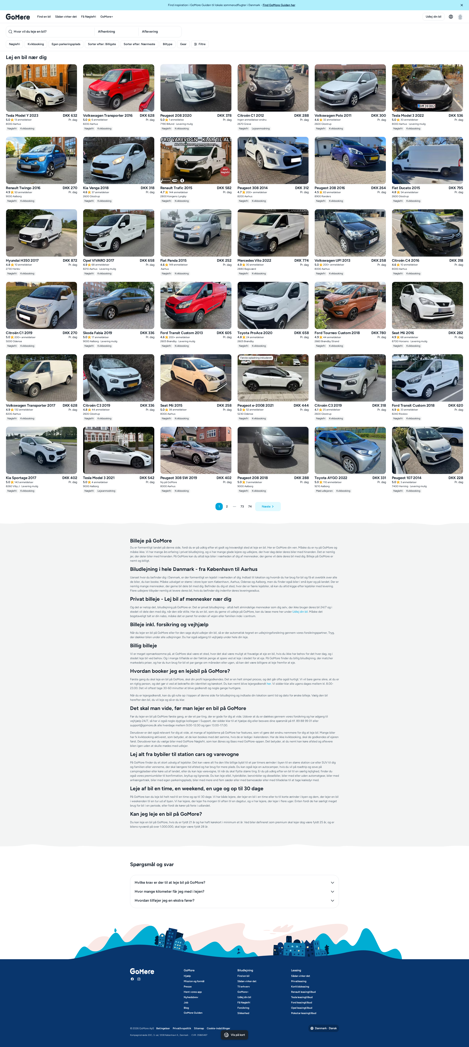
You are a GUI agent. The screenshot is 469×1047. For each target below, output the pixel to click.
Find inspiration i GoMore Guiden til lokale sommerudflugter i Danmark (231, 5)
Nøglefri (14, 44)
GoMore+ (106, 16)
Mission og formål (194, 981)
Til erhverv (243, 986)
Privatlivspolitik (182, 1028)
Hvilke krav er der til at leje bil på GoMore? (170, 882)
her (269, 683)
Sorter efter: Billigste (102, 44)
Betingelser (163, 1028)
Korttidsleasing (300, 986)
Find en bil (44, 16)
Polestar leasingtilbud (303, 1013)
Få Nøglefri (88, 16)
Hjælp (187, 976)
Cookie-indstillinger (218, 1028)
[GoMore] (18, 16)
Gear (183, 44)
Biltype (167, 44)
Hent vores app (193, 991)
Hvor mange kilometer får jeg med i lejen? (169, 891)
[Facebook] (132, 979)
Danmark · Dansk (326, 1028)
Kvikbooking (36, 44)
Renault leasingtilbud (303, 991)
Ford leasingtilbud (301, 1002)
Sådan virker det (66, 16)
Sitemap (199, 1028)
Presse (188, 986)
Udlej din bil (433, 16)
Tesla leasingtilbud (302, 997)
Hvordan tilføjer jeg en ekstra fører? (164, 900)
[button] (463, 5)
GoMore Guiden (193, 1012)
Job (186, 1002)
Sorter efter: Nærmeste (139, 44)
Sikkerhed (243, 1013)
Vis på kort (238, 1035)
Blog (186, 1007)
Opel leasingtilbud (301, 1007)
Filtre (202, 44)
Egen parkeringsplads (66, 44)
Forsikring (243, 1007)
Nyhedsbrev (191, 997)
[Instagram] (139, 979)
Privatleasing (298, 981)
